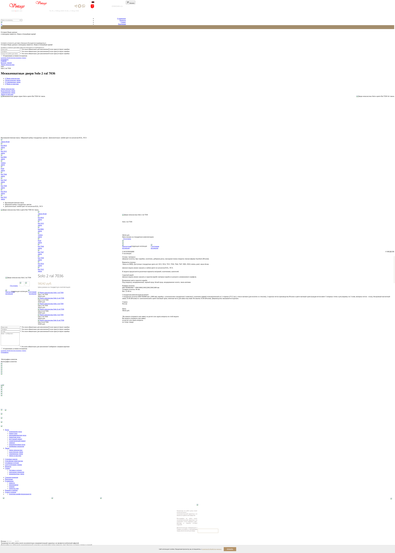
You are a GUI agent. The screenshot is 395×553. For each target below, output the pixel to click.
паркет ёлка (13, 433)
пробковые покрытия (16, 446)
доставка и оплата (15, 470)
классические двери (16, 452)
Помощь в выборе (11, 490)
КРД (17, 541)
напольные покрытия (16, 472)
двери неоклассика (15, 450)
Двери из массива (7, 94)
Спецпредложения (11, 477)
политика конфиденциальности (20, 494)
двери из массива (15, 455)
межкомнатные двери (16, 474)
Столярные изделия (12, 463)
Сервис (123, 22)
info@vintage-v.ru (117, 6)
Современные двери (8, 92)
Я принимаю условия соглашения (14, 57)
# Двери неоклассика (12, 78)
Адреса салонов (101, 8)
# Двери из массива (12, 84)
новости (12, 483)
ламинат (12, 443)
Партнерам (122, 24)
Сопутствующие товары (13, 465)
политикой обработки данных (211, 549)
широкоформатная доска (17, 435)
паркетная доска (14, 437)
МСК (8, 541)
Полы (7, 430)
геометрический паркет (17, 441)
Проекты (123, 20)
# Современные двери (12, 82)
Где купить (14, 286)
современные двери (16, 454)
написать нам (14, 488)
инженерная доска (15, 431)
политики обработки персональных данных (13, 58)
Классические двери (8, 91)
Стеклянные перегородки (14, 461)
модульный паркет (15, 439)
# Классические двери (12, 80)
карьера (11, 486)
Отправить (4, 59)
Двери (7, 448)
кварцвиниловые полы (17, 444)
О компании (121, 18)
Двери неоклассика (7, 89)
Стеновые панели (11, 459)
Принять (230, 549)
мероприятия (13, 485)
